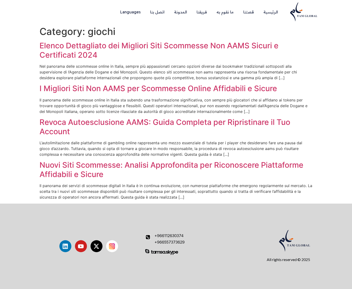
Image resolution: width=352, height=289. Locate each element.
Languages (130, 12)
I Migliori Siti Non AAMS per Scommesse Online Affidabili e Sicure (158, 88)
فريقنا (202, 12)
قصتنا (248, 12)
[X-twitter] (96, 246)
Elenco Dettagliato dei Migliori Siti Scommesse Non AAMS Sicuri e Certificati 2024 (159, 50)
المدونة (180, 12)
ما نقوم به (225, 12)
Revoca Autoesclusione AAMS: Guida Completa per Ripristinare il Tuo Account (165, 126)
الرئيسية (270, 12)
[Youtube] (81, 246)
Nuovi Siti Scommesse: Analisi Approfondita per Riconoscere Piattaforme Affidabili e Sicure (171, 169)
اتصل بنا (157, 12)
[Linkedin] (65, 246)
